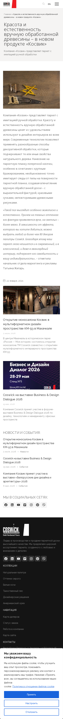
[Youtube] (18, 505)
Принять (31, 694)
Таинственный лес (13, 591)
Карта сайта (9, 635)
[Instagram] (31, 505)
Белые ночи (9, 585)
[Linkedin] (12, 505)
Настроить (32, 703)
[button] (57, 4)
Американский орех (14, 603)
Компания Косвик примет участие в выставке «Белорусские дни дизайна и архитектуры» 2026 (27, 477)
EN (49, 4)
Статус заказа (10, 623)
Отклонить (31, 712)
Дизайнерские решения (16, 597)
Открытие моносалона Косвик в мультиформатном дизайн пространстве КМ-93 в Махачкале (28, 443)
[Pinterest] (37, 505)
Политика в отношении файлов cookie (33, 686)
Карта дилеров (11, 617)
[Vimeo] (25, 505)
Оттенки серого (12, 578)
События (23, 467)
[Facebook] (6, 505)
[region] (31, 683)
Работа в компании (13, 629)
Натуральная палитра (14, 572)
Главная (7, 14)
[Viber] (44, 505)
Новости (24, 451)
